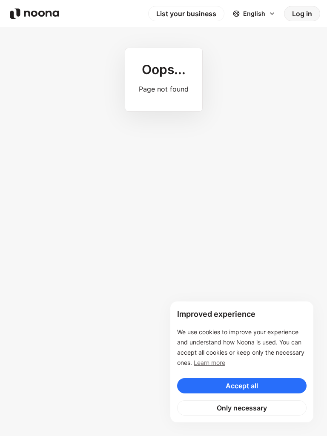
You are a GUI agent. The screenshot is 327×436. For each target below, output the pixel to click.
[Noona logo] (34, 14)
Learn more (209, 362)
